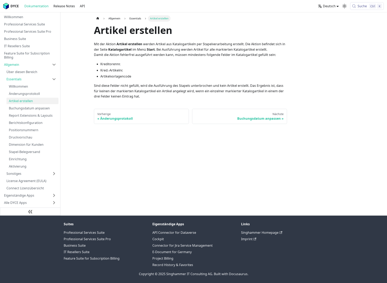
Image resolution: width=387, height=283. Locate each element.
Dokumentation (36, 6)
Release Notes (64, 6)
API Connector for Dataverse (174, 232)
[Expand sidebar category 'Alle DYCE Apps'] (54, 202)
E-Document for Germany (172, 252)
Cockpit (158, 239)
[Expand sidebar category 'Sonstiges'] (54, 173)
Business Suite (75, 245)
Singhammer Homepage (260, 232)
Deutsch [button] (329, 6)
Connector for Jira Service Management (182, 245)
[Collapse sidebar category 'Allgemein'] (54, 64)
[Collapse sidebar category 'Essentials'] (54, 79)
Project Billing (162, 258)
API (82, 6)
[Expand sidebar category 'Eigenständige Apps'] (54, 195)
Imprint (247, 239)
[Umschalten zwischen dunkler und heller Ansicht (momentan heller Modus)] (344, 6)
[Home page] (98, 18)
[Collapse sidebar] (30, 212)
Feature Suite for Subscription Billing (92, 258)
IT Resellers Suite (76, 252)
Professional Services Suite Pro (87, 239)
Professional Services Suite (84, 232)
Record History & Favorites (172, 265)
